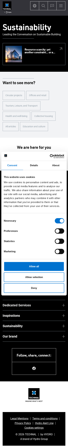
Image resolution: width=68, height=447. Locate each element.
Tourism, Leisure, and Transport (21, 105)
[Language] (34, 5)
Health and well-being (16, 116)
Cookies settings (34, 427)
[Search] (43, 5)
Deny (34, 288)
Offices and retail (37, 95)
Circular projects (13, 95)
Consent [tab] (12, 165)
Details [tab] (34, 165)
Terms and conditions (45, 418)
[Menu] (60, 5)
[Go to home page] (7, 8)
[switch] (59, 231)
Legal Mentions (19, 418)
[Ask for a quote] (52, 5)
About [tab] (55, 165)
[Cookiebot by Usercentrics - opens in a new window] (49, 156)
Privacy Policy (23, 423)
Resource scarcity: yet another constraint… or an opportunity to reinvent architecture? (39, 51)
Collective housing (43, 116)
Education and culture (34, 126)
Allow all (34, 266)
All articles (10, 126)
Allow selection (34, 277)
